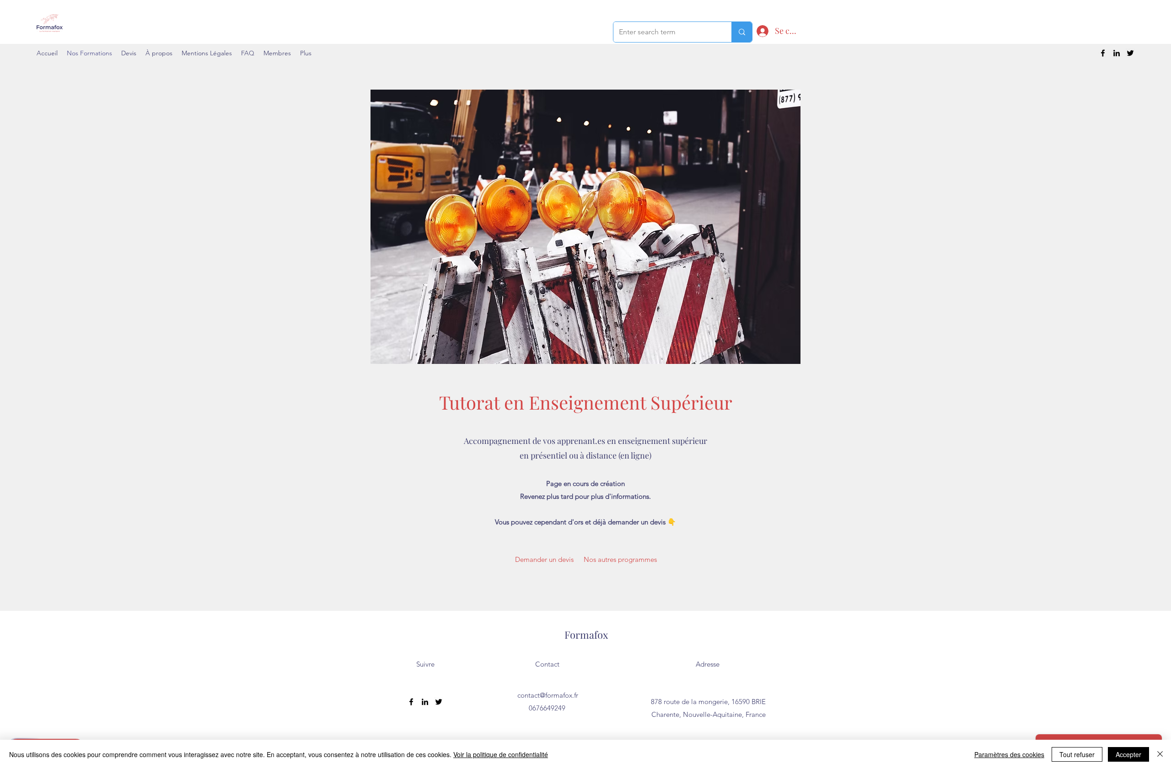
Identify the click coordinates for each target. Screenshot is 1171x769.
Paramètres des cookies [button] (1009, 754)
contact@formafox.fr (547, 695)
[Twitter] (1130, 53)
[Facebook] (1102, 53)
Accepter (1128, 754)
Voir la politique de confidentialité (500, 754)
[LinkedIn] (1116, 53)
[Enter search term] (741, 32)
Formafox (586, 634)
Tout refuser (1077, 754)
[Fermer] (1160, 754)
